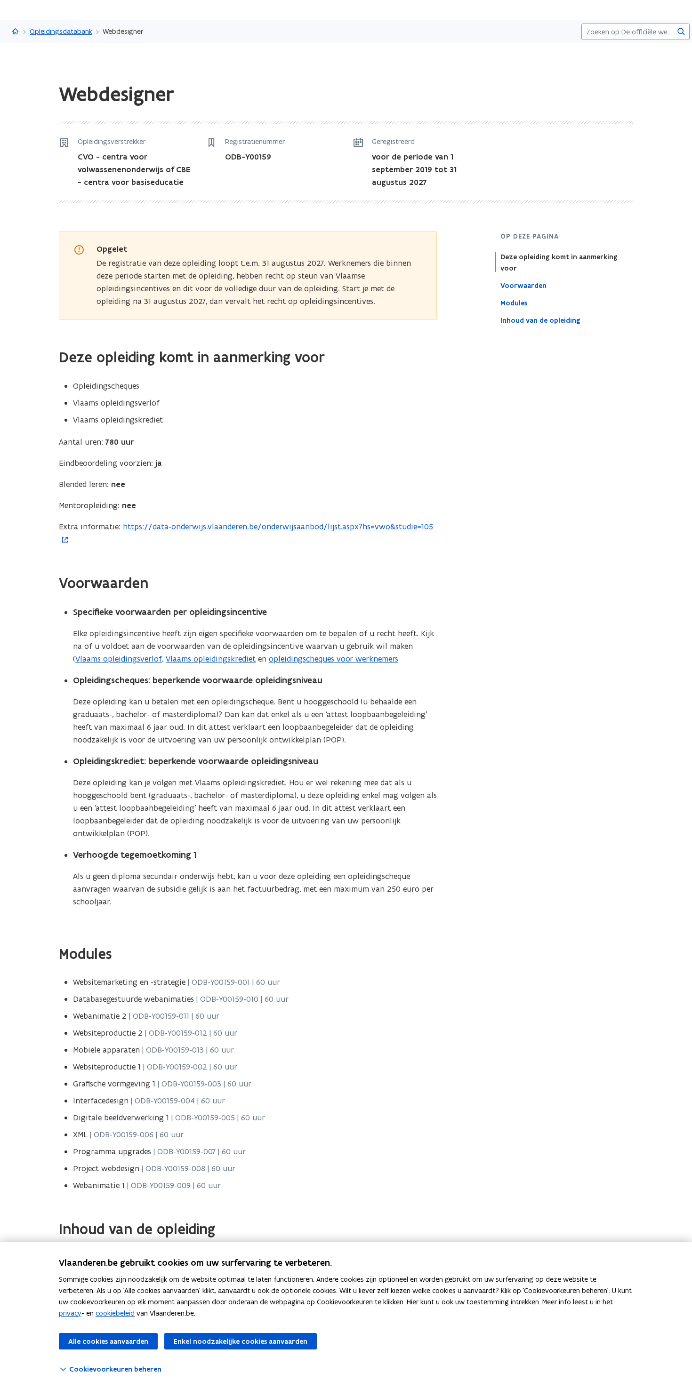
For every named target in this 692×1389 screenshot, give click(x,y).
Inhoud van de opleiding (540, 320)
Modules (513, 303)
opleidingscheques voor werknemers (333, 659)
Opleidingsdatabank (61, 31)
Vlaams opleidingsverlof (118, 659)
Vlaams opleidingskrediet (211, 659)
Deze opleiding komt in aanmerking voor (559, 262)
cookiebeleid (115, 1313)
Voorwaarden (523, 285)
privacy (70, 1313)
